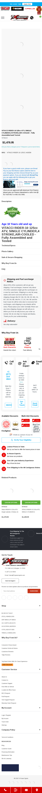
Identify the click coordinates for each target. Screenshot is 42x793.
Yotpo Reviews (6, 655)
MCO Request (6, 693)
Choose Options (11, 502)
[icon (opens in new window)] (4, 597)
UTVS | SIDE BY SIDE (8, 629)
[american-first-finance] (11, 164)
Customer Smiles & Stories (10, 648)
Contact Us (5, 680)
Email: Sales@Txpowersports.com (15, 575)
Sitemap (4, 725)
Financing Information (8, 752)
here (21, 382)
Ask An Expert (10, 581)
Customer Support (7, 683)
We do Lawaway (6, 758)
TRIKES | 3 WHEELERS (9, 633)
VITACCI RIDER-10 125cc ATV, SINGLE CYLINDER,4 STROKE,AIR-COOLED (31, 512)
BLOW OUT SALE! (7, 613)
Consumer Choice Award (9, 645)
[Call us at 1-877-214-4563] (31, 17)
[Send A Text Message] (16, 790)
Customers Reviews (7, 651)
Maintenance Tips (7, 755)
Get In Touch (22, 403)
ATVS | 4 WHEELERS (8, 616)
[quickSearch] (7, 17)
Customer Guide (6, 748)
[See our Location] (37, 790)
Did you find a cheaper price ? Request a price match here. (21, 147)
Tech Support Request (8, 700)
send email (35, 404)
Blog (3, 745)
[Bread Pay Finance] (5, 164)
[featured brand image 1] (17, 8)
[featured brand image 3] (30, 8)
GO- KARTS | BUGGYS (9, 623)
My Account (5, 718)
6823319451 (9, 405)
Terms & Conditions (7, 737)
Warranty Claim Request (9, 703)
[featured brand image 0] (5, 8)
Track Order (5, 722)
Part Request (5, 696)
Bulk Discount (7, 664)
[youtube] (8, 601)
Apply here (27, 4)
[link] (11, 491)
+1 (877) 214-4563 (8, 375)
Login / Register (6, 715)
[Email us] (26, 790)
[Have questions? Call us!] (5, 790)
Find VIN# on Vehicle (8, 686)
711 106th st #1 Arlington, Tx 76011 (15, 568)
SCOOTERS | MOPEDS (9, 626)
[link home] (19, 17)
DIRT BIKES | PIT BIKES (9, 620)
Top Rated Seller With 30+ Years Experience (14, 661)
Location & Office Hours (9, 690)
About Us (4, 677)
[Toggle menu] (2, 17)
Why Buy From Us (10, 333)
